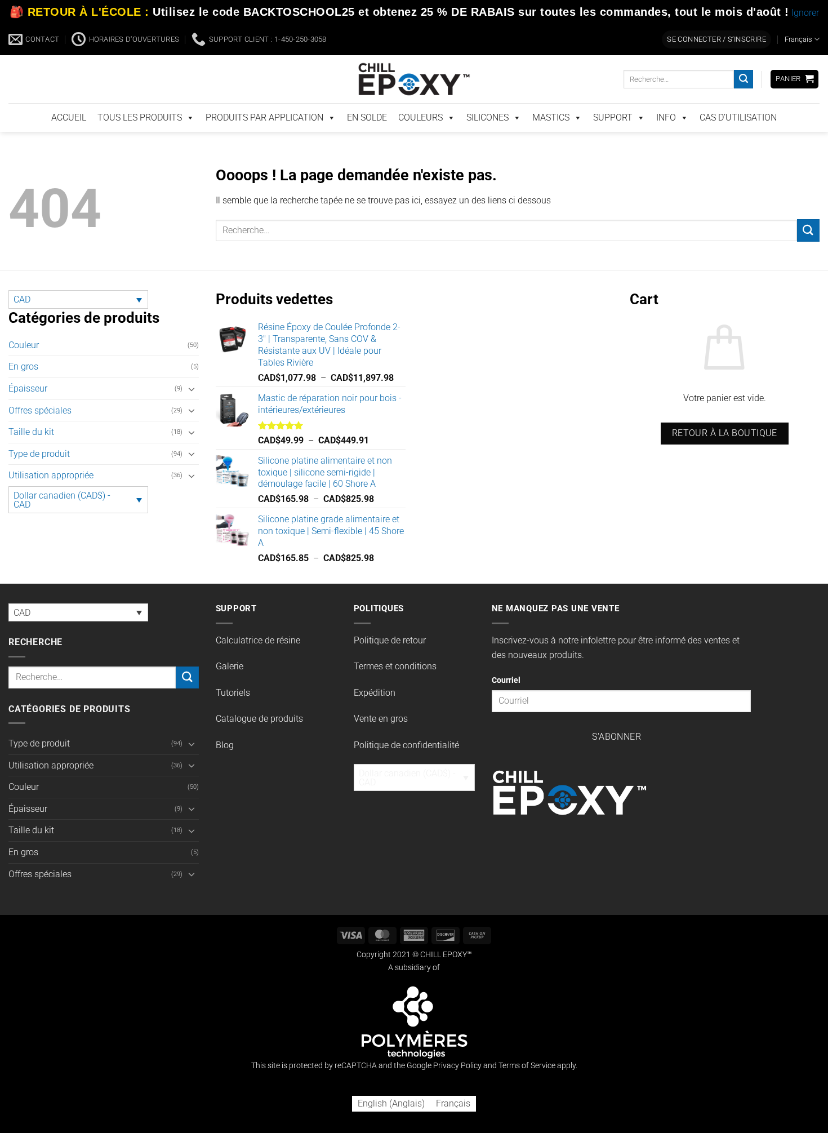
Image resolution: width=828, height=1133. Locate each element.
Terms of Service (526, 1065)
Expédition (374, 692)
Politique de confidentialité (406, 745)
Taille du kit (31, 431)
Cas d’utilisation (738, 117)
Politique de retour (390, 640)
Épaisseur (27, 388)
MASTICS (550, 117)
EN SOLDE (367, 117)
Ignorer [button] (805, 12)
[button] (716, 39)
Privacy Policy (457, 1065)
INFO (666, 117)
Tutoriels (233, 692)
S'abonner (616, 737)
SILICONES (487, 117)
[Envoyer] (743, 79)
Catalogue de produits (259, 718)
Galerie (229, 666)
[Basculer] (192, 389)
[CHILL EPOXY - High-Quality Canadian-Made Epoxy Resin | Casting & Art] (414, 79)
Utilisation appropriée (51, 475)
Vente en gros (381, 718)
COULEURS (420, 117)
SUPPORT (613, 117)
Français (798, 39)
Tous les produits (139, 117)
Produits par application (264, 117)
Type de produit (39, 453)
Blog (225, 745)
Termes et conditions (395, 666)
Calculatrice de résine (258, 640)
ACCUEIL (68, 117)
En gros (23, 366)
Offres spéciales (40, 410)
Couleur (23, 345)
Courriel (506, 680)
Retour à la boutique (724, 433)
